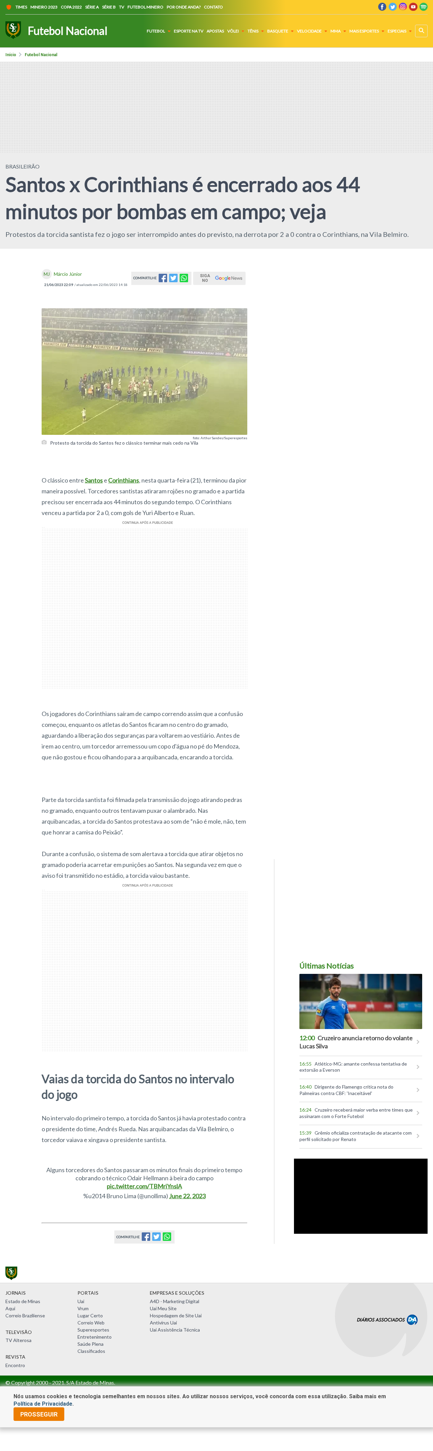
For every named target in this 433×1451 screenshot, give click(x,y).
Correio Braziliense (25, 1315)
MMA (336, 31)
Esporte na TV (188, 31)
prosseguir (39, 1414)
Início (10, 55)
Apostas (215, 31)
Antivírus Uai (163, 1322)
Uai (80, 1301)
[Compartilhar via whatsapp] (184, 280)
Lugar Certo (90, 1315)
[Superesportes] (13, 31)
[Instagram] (403, 8)
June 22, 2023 (187, 1196)
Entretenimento (94, 1337)
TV (121, 6)
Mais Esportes (364, 31)
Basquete (277, 31)
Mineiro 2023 (44, 6)
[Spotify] (423, 8)
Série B (109, 6)
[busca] (421, 31)
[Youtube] (413, 8)
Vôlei (233, 31)
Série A (92, 6)
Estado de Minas (22, 1301)
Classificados (91, 1351)
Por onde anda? (184, 6)
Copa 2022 (71, 6)
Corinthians (123, 480)
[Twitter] (392, 8)
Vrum (83, 1308)
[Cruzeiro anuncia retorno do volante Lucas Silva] (360, 1001)
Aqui (10, 1308)
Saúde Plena (90, 1344)
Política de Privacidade (43, 1404)
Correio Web (91, 1322)
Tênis (253, 31)
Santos (94, 480)
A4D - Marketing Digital (174, 1301)
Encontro (15, 1365)
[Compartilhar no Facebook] (163, 280)
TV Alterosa (18, 1340)
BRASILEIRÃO (22, 166)
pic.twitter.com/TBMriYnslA (144, 1186)
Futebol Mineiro (145, 6)
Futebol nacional (41, 54)
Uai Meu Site (163, 1308)
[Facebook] (382, 8)
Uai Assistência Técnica (175, 1330)
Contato (213, 6)
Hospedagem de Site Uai (176, 1315)
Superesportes (93, 1330)
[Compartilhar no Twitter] (173, 280)
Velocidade (309, 31)
